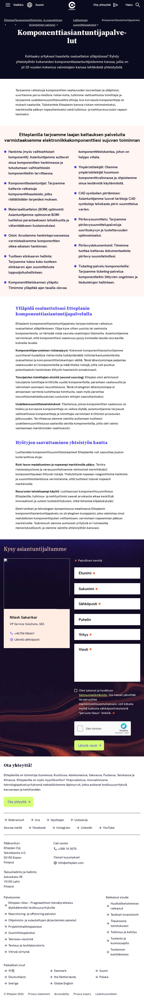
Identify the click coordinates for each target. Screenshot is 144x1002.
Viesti (83, 649)
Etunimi (85, 573)
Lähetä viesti (87, 745)
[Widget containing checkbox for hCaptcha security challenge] (102, 728)
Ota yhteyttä (17, 802)
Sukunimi (86, 589)
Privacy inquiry (82, 994)
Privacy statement (39, 994)
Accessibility (61, 994)
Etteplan (9, 20)
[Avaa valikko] (8, 5)
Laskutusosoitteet (106, 994)
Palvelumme (21, 20)
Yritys (83, 634)
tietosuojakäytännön (93, 695)
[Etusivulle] (72, 5)
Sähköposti (88, 604)
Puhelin (85, 619)
